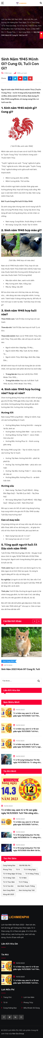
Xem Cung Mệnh (9, 890)
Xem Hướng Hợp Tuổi (26, 890)
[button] (34, 621)
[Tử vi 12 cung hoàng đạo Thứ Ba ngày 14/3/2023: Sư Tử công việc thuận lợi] (6, 759)
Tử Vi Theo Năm (9, 882)
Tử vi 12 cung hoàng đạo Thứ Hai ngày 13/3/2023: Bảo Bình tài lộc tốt (26, 850)
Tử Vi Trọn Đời (8, 886)
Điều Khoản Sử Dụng (32, 1008)
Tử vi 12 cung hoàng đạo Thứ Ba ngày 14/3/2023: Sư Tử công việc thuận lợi (26, 762)
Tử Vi (18, 869)
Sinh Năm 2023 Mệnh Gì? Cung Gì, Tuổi (20, 669)
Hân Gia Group (18, 1034)
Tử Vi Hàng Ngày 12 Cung (12, 874)
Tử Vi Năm (23, 878)
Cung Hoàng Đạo (9, 865)
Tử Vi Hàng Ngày (30, 869)
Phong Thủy (7, 869)
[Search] (41, 3)
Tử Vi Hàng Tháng (32, 874)
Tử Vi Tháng (23, 882)
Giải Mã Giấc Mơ (24, 865)
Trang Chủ (7, 997)
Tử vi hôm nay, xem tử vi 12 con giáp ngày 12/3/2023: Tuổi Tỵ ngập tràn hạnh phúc (27, 746)
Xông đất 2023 (8, 894)
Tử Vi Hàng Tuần (9, 878)
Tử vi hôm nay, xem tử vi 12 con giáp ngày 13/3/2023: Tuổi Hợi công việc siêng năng (26, 731)
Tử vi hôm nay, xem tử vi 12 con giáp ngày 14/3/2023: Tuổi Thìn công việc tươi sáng (26, 715)
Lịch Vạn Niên (29, 997)
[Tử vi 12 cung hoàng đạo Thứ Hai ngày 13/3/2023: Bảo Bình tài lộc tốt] (6, 848)
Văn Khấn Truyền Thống (26, 886)
